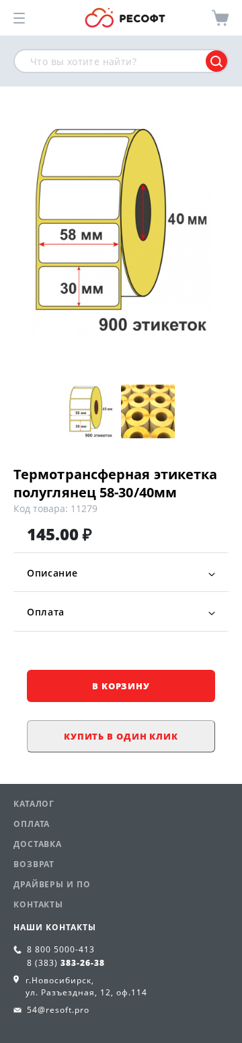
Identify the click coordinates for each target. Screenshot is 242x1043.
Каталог (33, 803)
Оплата (46, 611)
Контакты (38, 904)
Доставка (37, 844)
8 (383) (66, 962)
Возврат (33, 864)
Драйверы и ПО (52, 884)
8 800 (61, 949)
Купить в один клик (121, 736)
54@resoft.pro (58, 1009)
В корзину (121, 686)
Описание (52, 572)
